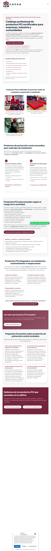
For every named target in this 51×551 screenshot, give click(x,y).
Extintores (9, 61)
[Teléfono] (20, 4)
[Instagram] (13, 4)
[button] (35, 534)
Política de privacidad (27, 549)
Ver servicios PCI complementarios (32, 407)
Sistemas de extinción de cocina (14, 67)
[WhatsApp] (17, 4)
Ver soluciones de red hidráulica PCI (38, 185)
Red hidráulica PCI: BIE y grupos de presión (16, 63)
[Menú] (47, 4)
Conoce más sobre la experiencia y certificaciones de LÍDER (19, 232)
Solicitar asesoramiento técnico (12, 324)
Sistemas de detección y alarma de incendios (17, 65)
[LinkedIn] (15, 4)
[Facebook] (10, 4)
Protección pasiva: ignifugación (14, 69)
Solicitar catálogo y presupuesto (14, 43)
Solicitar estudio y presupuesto (12, 407)
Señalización (10, 71)
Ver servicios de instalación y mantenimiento (17, 46)
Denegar (24, 546)
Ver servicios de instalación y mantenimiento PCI (25, 303)
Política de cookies (19, 549)
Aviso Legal (33, 549)
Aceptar (17, 546)
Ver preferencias (32, 546)
